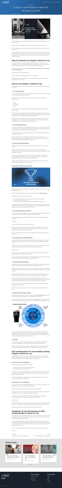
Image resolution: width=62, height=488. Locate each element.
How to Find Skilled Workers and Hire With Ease (42, 435)
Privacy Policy (33, 479)
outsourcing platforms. (38, 113)
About (44, 2)
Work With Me (57, 2)
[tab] (30, 464)
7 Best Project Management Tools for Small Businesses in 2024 (30, 457)
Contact (51, 2)
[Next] (55, 454)
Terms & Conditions (34, 476)
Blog (48, 2)
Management (14, 430)
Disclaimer (33, 478)
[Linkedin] (4, 478)
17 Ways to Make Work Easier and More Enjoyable (20, 435)
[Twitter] (2, 478)
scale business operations (24, 75)
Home (48, 476)
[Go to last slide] (7, 454)
